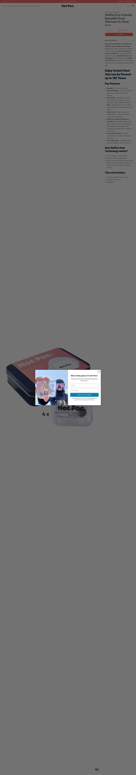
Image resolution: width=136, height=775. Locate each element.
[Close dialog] (99, 371)
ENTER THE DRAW (84, 395)
